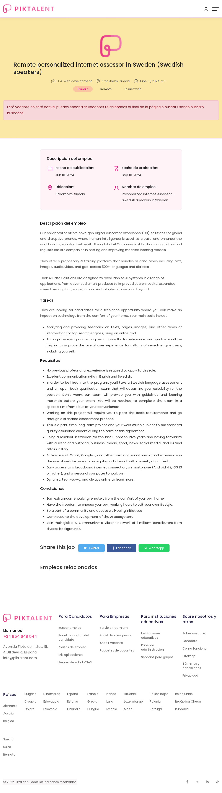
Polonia (155, 701)
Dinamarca (51, 694)
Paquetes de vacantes (117, 650)
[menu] (215, 9)
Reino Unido (184, 694)
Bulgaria (30, 694)
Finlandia (73, 709)
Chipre (29, 709)
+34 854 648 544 (20, 636)
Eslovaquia (51, 701)
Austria (8, 713)
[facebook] (187, 782)
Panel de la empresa (115, 635)
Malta (128, 709)
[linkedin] (207, 782)
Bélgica (8, 721)
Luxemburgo (133, 701)
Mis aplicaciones (71, 655)
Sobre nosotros (194, 633)
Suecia (8, 739)
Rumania (182, 709)
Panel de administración (152, 647)
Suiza (7, 747)
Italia (109, 701)
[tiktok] (217, 782)
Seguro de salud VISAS (75, 662)
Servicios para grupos (157, 657)
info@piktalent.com (20, 657)
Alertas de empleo (72, 647)
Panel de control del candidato (74, 637)
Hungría (93, 709)
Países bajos (159, 694)
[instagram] (197, 782)
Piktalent (21, 782)
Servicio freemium (114, 628)
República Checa (188, 701)
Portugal (156, 709)
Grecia (92, 701)
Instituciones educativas (150, 635)
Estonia (72, 701)
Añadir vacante (111, 643)
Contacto (190, 641)
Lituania (130, 694)
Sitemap (189, 656)
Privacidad (190, 675)
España (72, 694)
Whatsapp (156, 548)
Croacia (30, 701)
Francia (92, 694)
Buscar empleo (70, 628)
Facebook (123, 548)
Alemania (10, 706)
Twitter (93, 548)
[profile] (206, 9)
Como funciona (195, 648)
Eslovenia (50, 709)
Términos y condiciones (192, 665)
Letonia (111, 709)
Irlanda (111, 694)
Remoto (9, 754)
